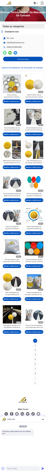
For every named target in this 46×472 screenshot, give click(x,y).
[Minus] (43, 419)
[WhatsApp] (5, 53)
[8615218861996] (38, 414)
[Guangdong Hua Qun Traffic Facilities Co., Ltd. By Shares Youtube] (28, 414)
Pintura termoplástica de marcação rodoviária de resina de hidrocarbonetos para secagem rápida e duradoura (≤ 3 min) (34, 294)
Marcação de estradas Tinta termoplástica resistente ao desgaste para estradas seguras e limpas (12, 326)
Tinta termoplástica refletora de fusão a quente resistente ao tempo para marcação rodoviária (34, 261)
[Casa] (23, 403)
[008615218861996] (15, 53)
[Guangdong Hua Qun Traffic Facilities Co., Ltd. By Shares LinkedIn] (22, 414)
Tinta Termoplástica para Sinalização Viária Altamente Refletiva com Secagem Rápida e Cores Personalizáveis (34, 162)
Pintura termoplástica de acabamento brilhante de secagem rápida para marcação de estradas (34, 228)
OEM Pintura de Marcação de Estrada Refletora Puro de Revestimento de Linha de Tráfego (12, 162)
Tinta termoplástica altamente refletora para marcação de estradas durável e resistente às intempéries (12, 195)
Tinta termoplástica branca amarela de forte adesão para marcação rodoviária (34, 129)
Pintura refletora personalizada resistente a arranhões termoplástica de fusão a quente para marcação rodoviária (12, 96)
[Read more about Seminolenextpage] (35, 378)
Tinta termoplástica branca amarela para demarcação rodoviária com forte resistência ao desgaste (12, 129)
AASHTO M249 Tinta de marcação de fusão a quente (34, 96)
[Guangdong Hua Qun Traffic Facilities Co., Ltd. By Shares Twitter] (6, 414)
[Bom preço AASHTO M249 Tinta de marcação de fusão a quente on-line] (34, 84)
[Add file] (2, 468)
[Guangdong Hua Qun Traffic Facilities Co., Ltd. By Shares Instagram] (17, 414)
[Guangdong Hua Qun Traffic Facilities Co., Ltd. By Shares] (9, 3)
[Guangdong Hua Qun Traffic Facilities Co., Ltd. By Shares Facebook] (12, 414)
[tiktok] (33, 414)
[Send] (43, 468)
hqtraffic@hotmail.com (15, 43)
